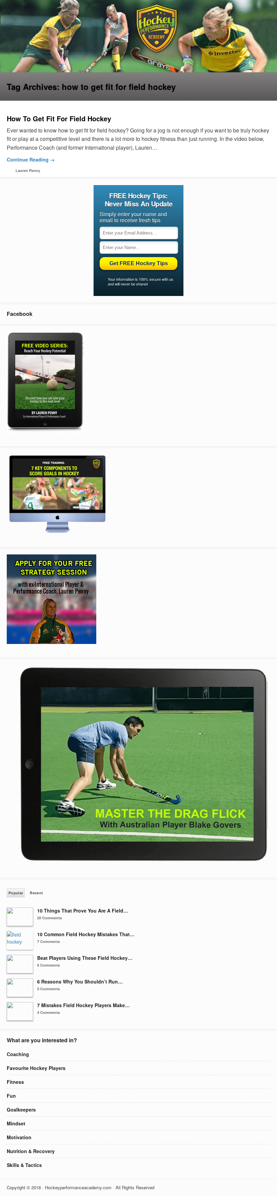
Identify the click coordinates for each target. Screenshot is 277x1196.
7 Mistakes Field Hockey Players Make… (83, 1005)
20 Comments (49, 917)
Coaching (18, 1054)
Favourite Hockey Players (36, 1068)
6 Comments (48, 965)
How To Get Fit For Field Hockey (59, 118)
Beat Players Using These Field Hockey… (84, 957)
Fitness (15, 1081)
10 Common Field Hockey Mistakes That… (85, 934)
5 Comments (48, 988)
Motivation (19, 1137)
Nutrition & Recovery (31, 1151)
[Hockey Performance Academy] (138, 70)
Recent (36, 892)
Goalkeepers (21, 1109)
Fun (11, 1095)
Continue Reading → (31, 159)
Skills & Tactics (24, 1165)
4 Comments (48, 1012)
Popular (15, 892)
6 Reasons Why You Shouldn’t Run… (80, 981)
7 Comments (48, 941)
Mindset (16, 1123)
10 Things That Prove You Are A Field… (82, 910)
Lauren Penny (28, 170)
